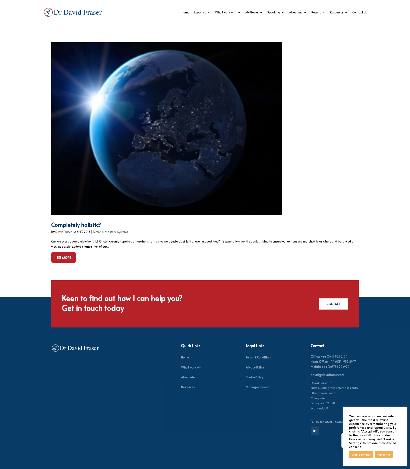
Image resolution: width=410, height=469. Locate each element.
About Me (188, 377)
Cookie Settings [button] (361, 454)
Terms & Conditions (259, 357)
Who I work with (225, 12)
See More (64, 257)
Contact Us (359, 12)
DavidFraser (63, 232)
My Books (251, 12)
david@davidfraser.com (327, 375)
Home (185, 12)
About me (295, 12)
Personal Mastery (104, 232)
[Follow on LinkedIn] (315, 431)
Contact (334, 304)
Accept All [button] (384, 454)
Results (316, 12)
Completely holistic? (76, 224)
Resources (336, 12)
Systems (122, 232)
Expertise (200, 12)
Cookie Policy (254, 377)
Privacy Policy (255, 367)
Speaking (273, 12)
